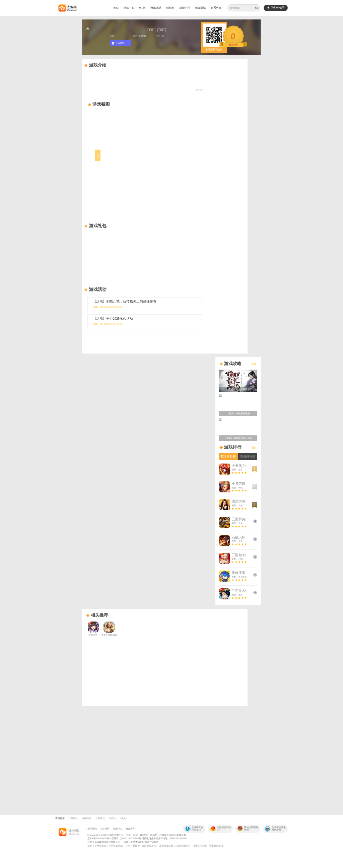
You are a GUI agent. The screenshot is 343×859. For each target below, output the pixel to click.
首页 (116, 7)
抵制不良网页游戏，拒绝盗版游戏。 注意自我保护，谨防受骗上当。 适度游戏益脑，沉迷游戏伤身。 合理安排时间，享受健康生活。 (156, 845)
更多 (254, 364)
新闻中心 (184, 7)
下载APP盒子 (277, 7)
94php (123, 818)
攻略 (161, 30)
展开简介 (200, 90)
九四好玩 (73, 818)
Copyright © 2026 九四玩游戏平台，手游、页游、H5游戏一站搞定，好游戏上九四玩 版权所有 (136, 835)
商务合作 (130, 828)
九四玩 (112, 818)
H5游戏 (142, 36)
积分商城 (200, 7)
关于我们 (92, 828)
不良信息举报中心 (224, 828)
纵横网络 (86, 818)
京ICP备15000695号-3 (99, 838)
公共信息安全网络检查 (279, 828)
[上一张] (115, 159)
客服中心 (117, 828)
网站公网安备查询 (251, 828)
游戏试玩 (155, 7)
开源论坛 (100, 818)
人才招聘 (105, 828)
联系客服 (216, 7)
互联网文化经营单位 (197, 828)
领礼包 (170, 7)
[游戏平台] (68, 832)
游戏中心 (129, 7)
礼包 (151, 30)
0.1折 (142, 7)
